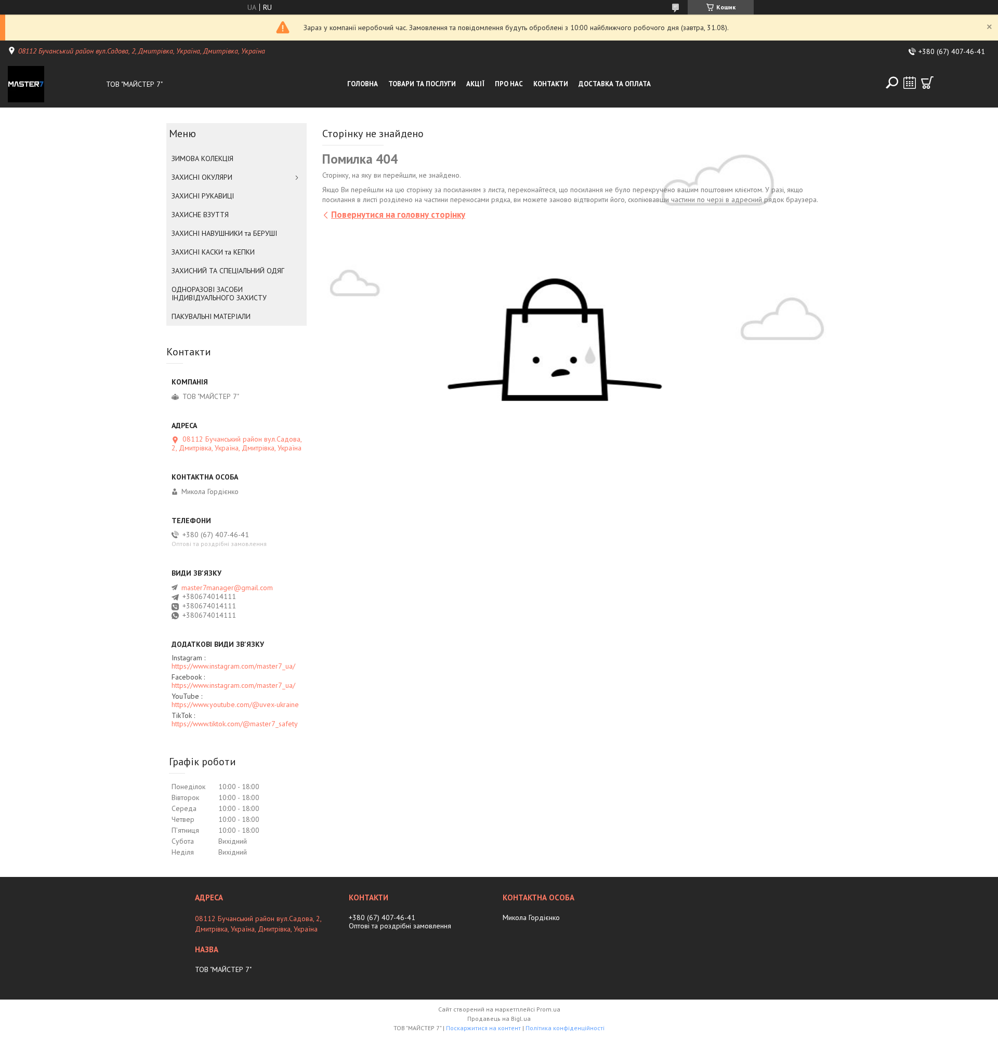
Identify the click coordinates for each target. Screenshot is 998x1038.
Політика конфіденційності (565, 1028)
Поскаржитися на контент (483, 1028)
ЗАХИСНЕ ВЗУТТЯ (200, 214)
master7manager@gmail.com (227, 587)
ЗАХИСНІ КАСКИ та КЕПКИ (213, 252)
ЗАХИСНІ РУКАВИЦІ (203, 196)
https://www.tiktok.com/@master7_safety (235, 723)
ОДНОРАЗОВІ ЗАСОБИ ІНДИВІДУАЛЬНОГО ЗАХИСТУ (219, 293)
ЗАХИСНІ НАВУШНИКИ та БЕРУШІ (224, 233)
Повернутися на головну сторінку (398, 214)
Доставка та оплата (615, 83)
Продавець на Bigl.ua (499, 1018)
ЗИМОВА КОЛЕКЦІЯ (202, 158)
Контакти (550, 83)
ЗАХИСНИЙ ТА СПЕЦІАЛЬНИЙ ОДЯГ (228, 270)
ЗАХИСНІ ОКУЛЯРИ (202, 177)
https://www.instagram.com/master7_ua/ (233, 666)
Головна (362, 83)
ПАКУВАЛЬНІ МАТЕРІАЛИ (211, 316)
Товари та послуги (422, 83)
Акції (475, 83)
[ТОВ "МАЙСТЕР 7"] (54, 84)
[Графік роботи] (909, 82)
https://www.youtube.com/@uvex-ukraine (235, 704)
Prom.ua (548, 1009)
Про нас (509, 83)
